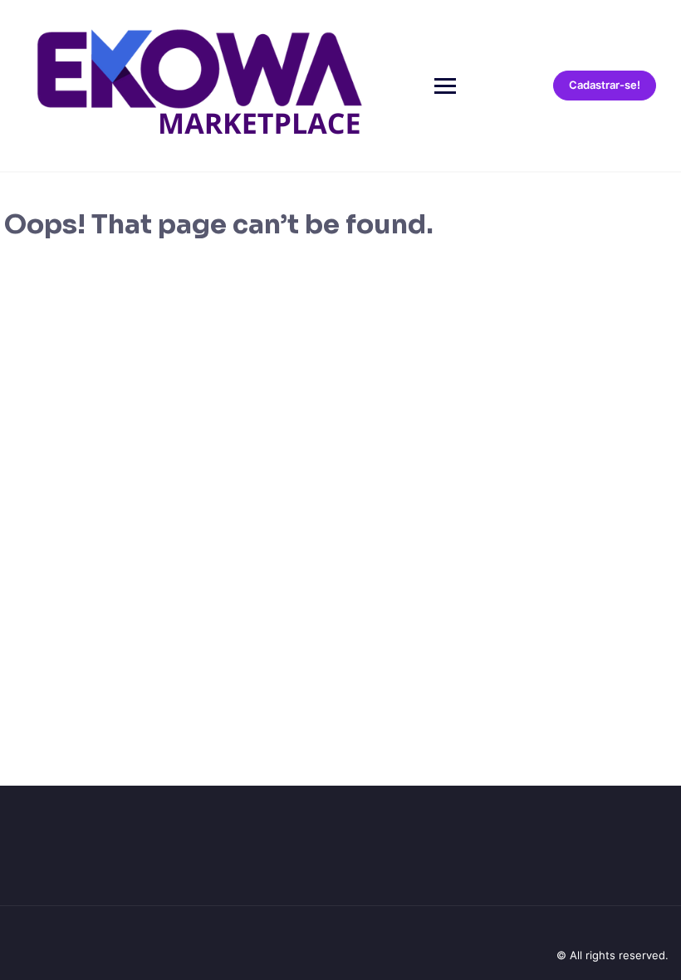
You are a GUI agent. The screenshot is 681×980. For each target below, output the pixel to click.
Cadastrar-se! (604, 84)
